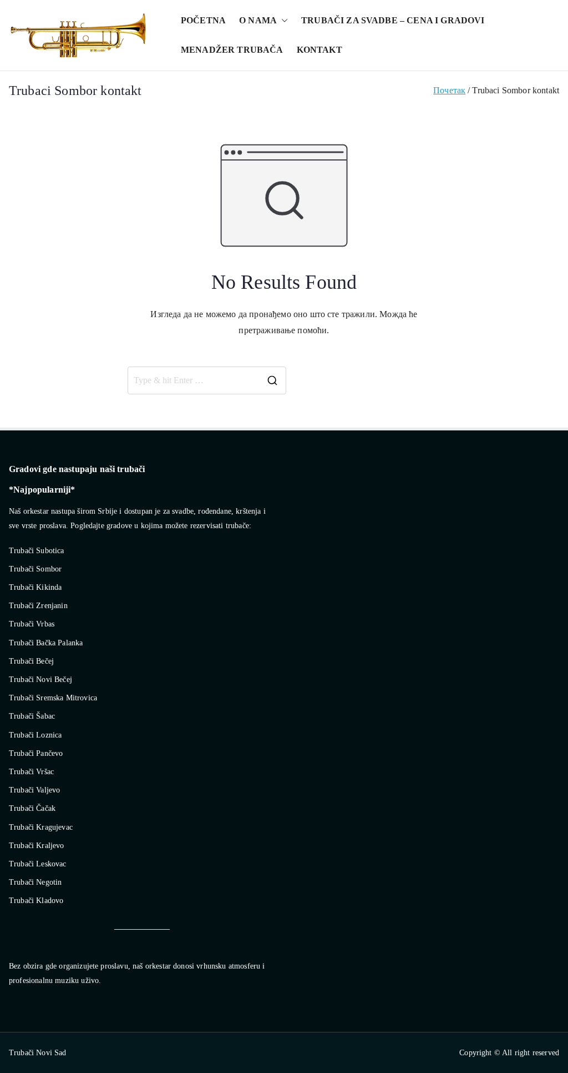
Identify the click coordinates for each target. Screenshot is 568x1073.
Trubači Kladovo (36, 900)
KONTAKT (319, 49)
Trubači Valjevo (34, 790)
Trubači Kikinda (35, 587)
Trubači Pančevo (36, 753)
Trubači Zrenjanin (38, 605)
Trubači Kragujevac (41, 827)
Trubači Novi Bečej (40, 679)
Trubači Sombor (35, 569)
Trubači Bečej (31, 661)
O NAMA (258, 20)
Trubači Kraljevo (36, 845)
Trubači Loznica (35, 735)
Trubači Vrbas (31, 624)
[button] (282, 21)
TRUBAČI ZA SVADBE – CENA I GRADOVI (392, 20)
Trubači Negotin (35, 882)
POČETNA (203, 20)
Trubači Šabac (32, 716)
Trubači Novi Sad (38, 1053)
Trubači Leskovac (38, 864)
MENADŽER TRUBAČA (232, 49)
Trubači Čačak (32, 808)
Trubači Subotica (36, 550)
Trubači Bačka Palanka (46, 643)
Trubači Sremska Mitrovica (53, 698)
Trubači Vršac (31, 772)
